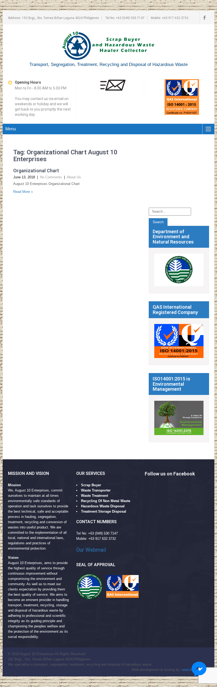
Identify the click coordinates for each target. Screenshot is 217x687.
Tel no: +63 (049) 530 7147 (124, 18)
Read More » (23, 192)
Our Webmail (91, 550)
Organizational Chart (36, 170)
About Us (74, 177)
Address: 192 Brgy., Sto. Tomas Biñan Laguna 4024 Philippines (53, 18)
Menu (10, 129)
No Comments (51, 177)
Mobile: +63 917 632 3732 (169, 18)
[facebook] (204, 17)
